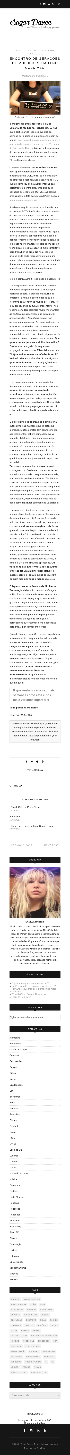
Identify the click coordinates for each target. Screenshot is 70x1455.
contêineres (31, 1315)
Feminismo (33, 51)
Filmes (13, 1120)
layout (54, 1325)
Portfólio (14, 1191)
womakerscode (19, 1372)
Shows (13, 1238)
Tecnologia (35, 54)
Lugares (14, 1155)
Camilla (37, 770)
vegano (26, 1367)
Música (13, 1179)
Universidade (17, 1261)
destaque (31, 1320)
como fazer (46, 1310)
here (44, 731)
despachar (16, 1320)
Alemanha (15, 1037)
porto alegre (33, 1346)
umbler (15, 1367)
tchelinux (49, 1357)
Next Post (51, 845)
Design (13, 1067)
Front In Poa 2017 (21, 997)
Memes (14, 1161)
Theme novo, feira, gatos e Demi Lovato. (32, 826)
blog (42, 1304)
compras (15, 1315)
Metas (13, 1167)
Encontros (15, 1096)
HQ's (12, 1138)
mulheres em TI (19, 1336)
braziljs (31, 1310)
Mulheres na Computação (23, 200)
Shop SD (14, 1232)
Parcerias (15, 1185)
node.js (15, 1341)
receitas (34, 1351)
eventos (29, 1325)
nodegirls (28, 1341)
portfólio (16, 1346)
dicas (43, 1320)
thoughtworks (33, 1362)
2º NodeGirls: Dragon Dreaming (29, 994)
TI (46, 1362)
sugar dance (33, 1357)
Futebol (14, 1126)
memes (36, 1330)
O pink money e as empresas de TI (30, 983)
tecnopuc (16, 1362)
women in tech (39, 1372)
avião (33, 1304)
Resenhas (15, 1214)
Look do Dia (16, 1149)
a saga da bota (18, 1304)
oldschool (43, 1341)
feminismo (15, 816)
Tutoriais (14, 1256)
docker (54, 1320)
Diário (13, 1073)
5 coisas (15, 1299)
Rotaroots (15, 1220)
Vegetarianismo (18, 1267)
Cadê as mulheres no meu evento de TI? (34, 986)
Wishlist (14, 1279)
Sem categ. (16, 1226)
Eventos (19, 51)
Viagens (14, 1273)
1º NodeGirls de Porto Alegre (25, 807)
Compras (14, 1055)
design (45, 1315)
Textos (13, 1250)
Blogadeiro (15, 1043)
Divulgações (16, 1084)
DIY (11, 1090)
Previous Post (21, 845)
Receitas (14, 1202)
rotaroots (16, 1357)
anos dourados (32, 1299)
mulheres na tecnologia (44, 1336)
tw (52, 1362)
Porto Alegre (16, 1197)
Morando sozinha (19, 1173)
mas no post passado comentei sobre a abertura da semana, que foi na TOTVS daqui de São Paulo (35, 144)
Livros (13, 1143)
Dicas (12, 1079)
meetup (25, 1330)
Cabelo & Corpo (18, 1049)
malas (14, 1330)
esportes (16, 1325)
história (42, 1325)
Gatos (13, 1132)
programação (18, 1351)
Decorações (16, 1061)
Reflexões (49, 51)
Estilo (12, 1102)
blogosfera (17, 1310)
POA (55, 1341)
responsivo (49, 1351)
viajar (37, 1367)
